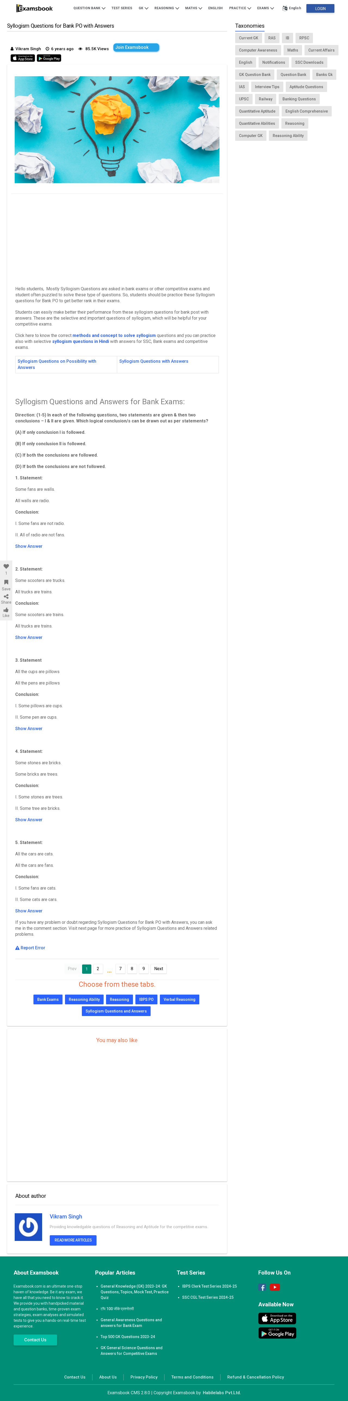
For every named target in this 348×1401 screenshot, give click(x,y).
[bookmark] (6, 582)
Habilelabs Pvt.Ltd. (222, 1392)
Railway (265, 99)
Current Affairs (321, 50)
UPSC (244, 99)
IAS (242, 87)
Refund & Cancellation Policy (255, 1377)
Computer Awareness (258, 50)
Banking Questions (299, 99)
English (215, 8)
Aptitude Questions (306, 87)
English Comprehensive (306, 111)
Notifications (273, 62)
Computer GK (251, 135)
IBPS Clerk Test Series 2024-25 (209, 1286)
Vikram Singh (66, 1216)
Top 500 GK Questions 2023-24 (128, 1337)
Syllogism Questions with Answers (154, 361)
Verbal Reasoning (179, 999)
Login (320, 9)
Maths (191, 8)
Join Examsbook (131, 47)
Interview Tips (267, 87)
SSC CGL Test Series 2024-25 (208, 1297)
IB (287, 38)
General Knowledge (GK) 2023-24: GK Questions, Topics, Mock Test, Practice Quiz (135, 1292)
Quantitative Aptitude (257, 111)
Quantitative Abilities (257, 123)
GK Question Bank (255, 74)
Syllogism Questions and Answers (116, 1011)
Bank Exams (48, 999)
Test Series (121, 8)
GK (141, 8)
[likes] (6, 566)
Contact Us (35, 1339)
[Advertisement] (117, 238)
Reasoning (164, 8)
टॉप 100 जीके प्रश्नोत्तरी (117, 1309)
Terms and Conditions (192, 1377)
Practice (238, 8)
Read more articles (73, 1240)
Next (158, 968)
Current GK (248, 38)
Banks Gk (324, 74)
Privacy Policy (143, 1377)
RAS (272, 38)
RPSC (304, 38)
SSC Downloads (309, 62)
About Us (108, 1377)
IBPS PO (146, 999)
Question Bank (87, 8)
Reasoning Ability (84, 999)
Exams (263, 8)
